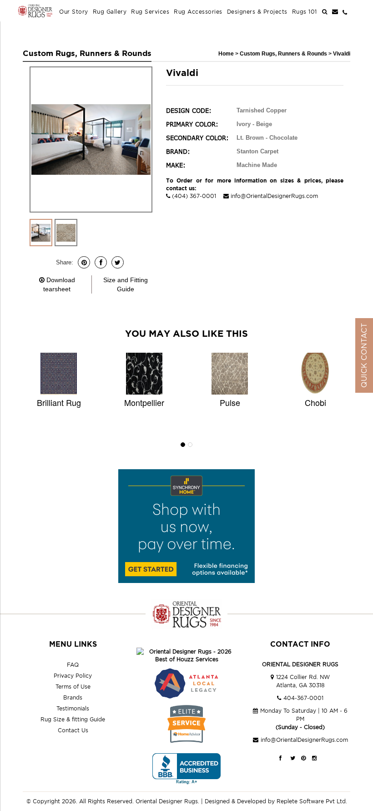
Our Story (73, 12)
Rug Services (150, 12)
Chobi (315, 402)
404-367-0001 (303, 698)
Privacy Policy (73, 676)
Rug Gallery (110, 12)
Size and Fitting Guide (125, 284)
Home (226, 54)
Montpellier (144, 402)
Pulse (230, 402)
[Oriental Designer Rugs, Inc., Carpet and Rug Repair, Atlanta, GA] (186, 769)
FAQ (73, 665)
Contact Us (73, 730)
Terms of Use (73, 686)
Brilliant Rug (59, 402)
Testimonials (72, 708)
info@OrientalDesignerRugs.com (274, 196)
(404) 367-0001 (194, 196)
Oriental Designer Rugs (167, 801)
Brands (72, 697)
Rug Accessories (198, 12)
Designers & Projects (257, 12)
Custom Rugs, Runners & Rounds (284, 54)
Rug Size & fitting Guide (72, 719)
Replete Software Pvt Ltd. (312, 801)
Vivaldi (341, 54)
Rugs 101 (304, 12)
